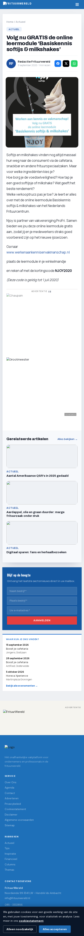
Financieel (11, 859)
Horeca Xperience (17, 675)
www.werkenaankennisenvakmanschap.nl (38, 252)
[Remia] (42, 323)
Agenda (9, 787)
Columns (10, 864)
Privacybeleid (13, 804)
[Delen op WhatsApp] (74, 63)
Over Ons (10, 782)
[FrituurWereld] (42, 720)
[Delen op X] (66, 63)
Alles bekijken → (67, 439)
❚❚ (49, 291)
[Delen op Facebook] (58, 63)
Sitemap (10, 825)
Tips (7, 848)
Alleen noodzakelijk (19, 929)
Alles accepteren (55, 929)
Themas (9, 870)
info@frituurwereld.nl (17, 898)
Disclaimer (11, 814)
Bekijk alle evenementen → (22, 685)
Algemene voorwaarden (19, 820)
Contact (10, 793)
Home (9, 21)
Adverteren (12, 798)
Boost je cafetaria (17, 662)
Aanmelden (42, 620)
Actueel (20, 21)
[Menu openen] (77, 4)
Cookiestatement (15, 809)
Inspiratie (10, 853)
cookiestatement (31, 921)
